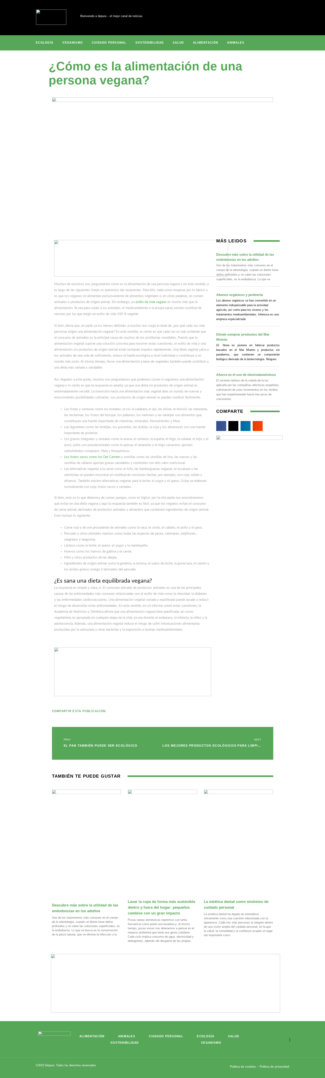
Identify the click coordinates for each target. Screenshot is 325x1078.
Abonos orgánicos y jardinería (239, 295)
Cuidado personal (109, 42)
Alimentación (205, 42)
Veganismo (72, 42)
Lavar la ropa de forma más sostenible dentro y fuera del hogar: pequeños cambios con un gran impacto (161, 907)
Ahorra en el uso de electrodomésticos (246, 375)
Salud (178, 42)
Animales (235, 42)
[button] (221, 426)
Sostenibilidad (149, 42)
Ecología (44, 42)
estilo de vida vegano (151, 302)
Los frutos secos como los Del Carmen (92, 457)
